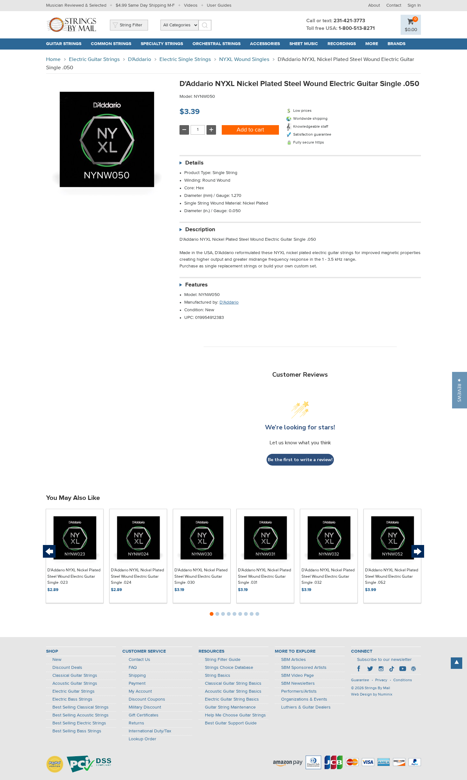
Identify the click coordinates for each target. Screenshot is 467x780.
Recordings (342, 44)
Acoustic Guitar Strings (74, 683)
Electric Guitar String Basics (232, 699)
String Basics (217, 675)
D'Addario (139, 59)
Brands (396, 44)
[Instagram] (381, 669)
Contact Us (139, 659)
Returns (136, 723)
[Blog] (413, 669)
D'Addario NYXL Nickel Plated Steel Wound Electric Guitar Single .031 (264, 576)
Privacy (381, 680)
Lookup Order (142, 739)
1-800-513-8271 (357, 28)
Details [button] (194, 163)
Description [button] (200, 229)
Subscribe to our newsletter (384, 659)
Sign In (414, 5)
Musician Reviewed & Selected (76, 5)
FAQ (133, 667)
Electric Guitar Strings (94, 59)
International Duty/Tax (150, 731)
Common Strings (111, 44)
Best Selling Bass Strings (76, 731)
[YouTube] (402, 669)
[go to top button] (456, 663)
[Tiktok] (391, 669)
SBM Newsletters (298, 683)
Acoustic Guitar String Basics (233, 691)
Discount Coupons (147, 699)
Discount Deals (67, 667)
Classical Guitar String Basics (233, 683)
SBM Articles (293, 659)
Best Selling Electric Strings (79, 723)
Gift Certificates (144, 715)
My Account (140, 691)
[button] (459, 390)
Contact (393, 5)
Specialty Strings (162, 44)
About (374, 5)
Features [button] (196, 285)
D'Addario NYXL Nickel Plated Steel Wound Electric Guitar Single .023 (73, 576)
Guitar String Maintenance (230, 707)
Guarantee (360, 680)
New (56, 659)
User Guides (219, 5)
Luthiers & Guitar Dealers (306, 707)
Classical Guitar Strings (74, 675)
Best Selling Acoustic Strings (80, 715)
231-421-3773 (349, 21)
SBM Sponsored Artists (304, 667)
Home (53, 59)
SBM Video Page (297, 675)
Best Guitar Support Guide (231, 723)
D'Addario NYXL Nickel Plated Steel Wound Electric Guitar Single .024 (137, 576)
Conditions (402, 680)
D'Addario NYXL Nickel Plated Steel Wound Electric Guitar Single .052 (391, 576)
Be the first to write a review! (300, 460)
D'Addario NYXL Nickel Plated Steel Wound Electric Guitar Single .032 (328, 576)
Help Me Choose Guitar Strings (235, 715)
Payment (137, 683)
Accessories (265, 44)
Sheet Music (303, 44)
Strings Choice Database (229, 667)
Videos (191, 5)
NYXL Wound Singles (244, 59)
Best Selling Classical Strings (80, 707)
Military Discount (145, 707)
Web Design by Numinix (371, 694)
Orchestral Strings (216, 44)
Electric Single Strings (185, 59)
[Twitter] (370, 669)
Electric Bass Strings (72, 699)
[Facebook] (359, 669)
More (371, 44)
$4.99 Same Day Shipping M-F (145, 5)
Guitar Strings (63, 44)
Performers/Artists (299, 691)
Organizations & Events (304, 699)
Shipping (137, 675)
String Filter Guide (222, 659)
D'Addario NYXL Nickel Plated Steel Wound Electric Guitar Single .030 (200, 576)
